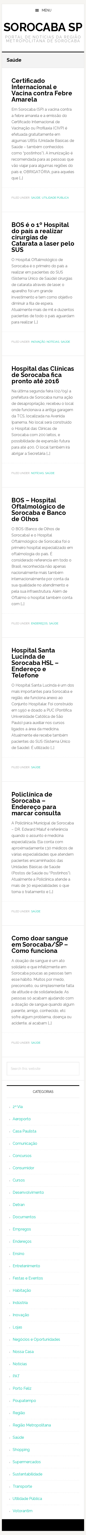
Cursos (19, 1180)
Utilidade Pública (55, 197)
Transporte (22, 1486)
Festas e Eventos (28, 1278)
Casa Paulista (24, 1131)
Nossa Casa (23, 1351)
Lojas (17, 1327)
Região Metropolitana (32, 1425)
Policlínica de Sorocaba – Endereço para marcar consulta (36, 804)
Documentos (24, 1217)
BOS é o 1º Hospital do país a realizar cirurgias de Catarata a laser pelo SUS (42, 237)
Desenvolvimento (28, 1192)
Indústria (20, 1302)
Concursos (22, 1155)
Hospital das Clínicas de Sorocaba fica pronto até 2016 (42, 375)
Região (19, 1413)
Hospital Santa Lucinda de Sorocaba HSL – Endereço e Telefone (35, 663)
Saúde (35, 197)
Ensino (18, 1253)
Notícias (53, 341)
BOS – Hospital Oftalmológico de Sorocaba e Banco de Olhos (38, 510)
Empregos (22, 1229)
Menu (46, 10)
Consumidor (23, 1168)
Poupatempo (24, 1400)
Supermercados (27, 1462)
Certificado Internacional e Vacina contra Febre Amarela (41, 90)
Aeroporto (22, 1119)
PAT (16, 1376)
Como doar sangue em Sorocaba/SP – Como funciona (39, 944)
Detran (19, 1204)
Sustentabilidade (27, 1474)
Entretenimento (26, 1266)
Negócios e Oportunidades (36, 1339)
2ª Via (18, 1106)
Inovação (38, 341)
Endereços (39, 623)
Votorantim (22, 1511)
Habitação (22, 1290)
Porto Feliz (22, 1388)
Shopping (21, 1449)
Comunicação (25, 1143)
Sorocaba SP (43, 27)
